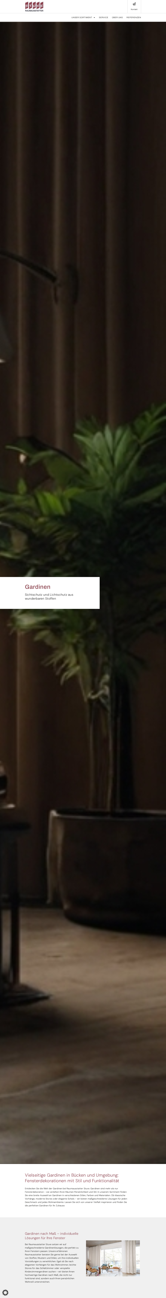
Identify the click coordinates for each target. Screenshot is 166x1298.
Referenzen (134, 17)
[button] (5, 1292)
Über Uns (117, 17)
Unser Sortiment (81, 17)
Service (103, 17)
